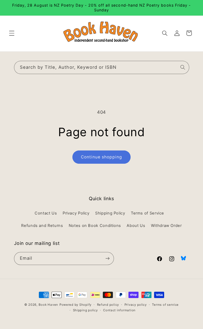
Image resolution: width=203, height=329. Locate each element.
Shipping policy (85, 310)
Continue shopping (101, 156)
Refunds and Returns (42, 225)
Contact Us (46, 213)
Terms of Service (147, 213)
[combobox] (101, 67)
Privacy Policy (76, 213)
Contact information (119, 310)
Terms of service (165, 305)
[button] (12, 33)
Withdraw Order (166, 225)
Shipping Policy (110, 213)
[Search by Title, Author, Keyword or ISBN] (183, 67)
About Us (136, 225)
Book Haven (48, 305)
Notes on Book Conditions (95, 225)
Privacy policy (135, 305)
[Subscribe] (107, 258)
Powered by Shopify (75, 305)
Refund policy (108, 305)
